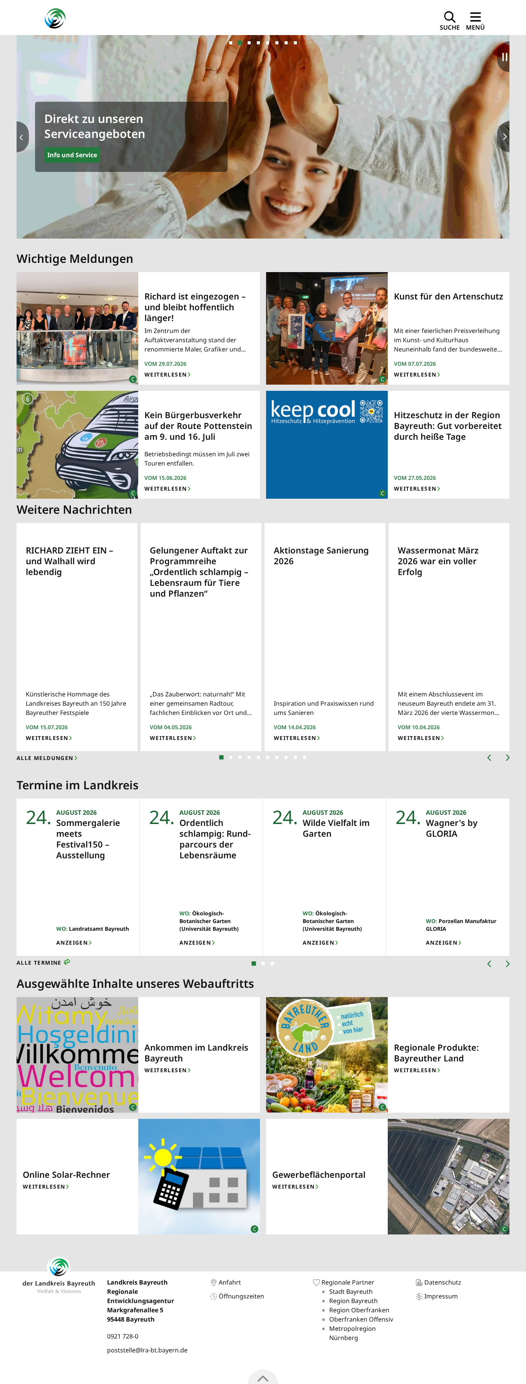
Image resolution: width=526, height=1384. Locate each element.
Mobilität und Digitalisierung (92, 155)
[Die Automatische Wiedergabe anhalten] (503, 56)
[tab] (230, 42)
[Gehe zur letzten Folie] (485, 758)
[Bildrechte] (129, 376)
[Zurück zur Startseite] (54, 19)
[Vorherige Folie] (503, 136)
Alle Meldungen (45, 758)
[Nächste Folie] (23, 136)
